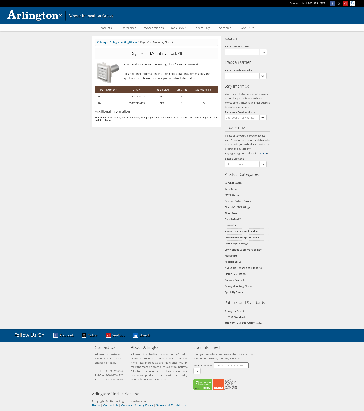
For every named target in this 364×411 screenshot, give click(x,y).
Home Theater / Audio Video (241, 231)
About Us (248, 28)
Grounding (231, 225)
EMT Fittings (232, 195)
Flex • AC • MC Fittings (237, 207)
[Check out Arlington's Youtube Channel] (346, 3)
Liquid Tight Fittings (236, 243)
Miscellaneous (233, 261)
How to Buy (201, 28)
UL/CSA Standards (235, 317)
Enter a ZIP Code (234, 158)
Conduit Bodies (233, 183)
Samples (225, 28)
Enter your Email (203, 365)
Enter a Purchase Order (238, 70)
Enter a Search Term (237, 46)
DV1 (100, 96)
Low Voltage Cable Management (243, 249)
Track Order (177, 28)
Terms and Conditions (171, 405)
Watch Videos (154, 28)
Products (106, 28)
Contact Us (110, 405)
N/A (162, 96)
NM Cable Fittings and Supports (243, 268)
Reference (129, 28)
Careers (126, 405)
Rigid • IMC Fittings (235, 274)
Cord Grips (231, 189)
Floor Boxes (231, 213)
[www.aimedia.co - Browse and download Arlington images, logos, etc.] (352, 3)
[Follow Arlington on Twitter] (340, 3)
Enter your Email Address (240, 112)
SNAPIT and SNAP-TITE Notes (243, 323)
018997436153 (137, 103)
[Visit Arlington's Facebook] (333, 3)
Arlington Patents (235, 311)
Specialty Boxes (234, 292)
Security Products (235, 280)
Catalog (101, 42)
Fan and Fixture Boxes (238, 201)
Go (262, 117)
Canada (262, 153)
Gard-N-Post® (233, 219)
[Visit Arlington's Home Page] (182, 15)
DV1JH (101, 103)
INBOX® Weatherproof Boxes (242, 237)
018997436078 (137, 96)
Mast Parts (231, 255)
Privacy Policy (144, 405)
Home (96, 405)
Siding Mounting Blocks (238, 286)
